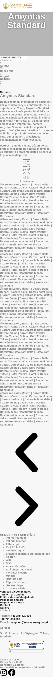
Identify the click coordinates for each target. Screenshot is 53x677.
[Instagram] (3, 672)
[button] (26, 453)
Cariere (4, 607)
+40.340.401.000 (21, 615)
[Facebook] (11, 672)
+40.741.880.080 (10, 619)
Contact (5, 605)
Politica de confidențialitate (17, 597)
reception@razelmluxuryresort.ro (30, 622)
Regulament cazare (12, 602)
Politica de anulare (11, 599)
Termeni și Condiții (12, 594)
